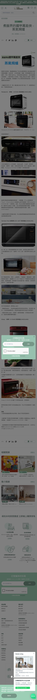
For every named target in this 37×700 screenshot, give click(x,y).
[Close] (34, 336)
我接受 (9, 695)
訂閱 (28, 344)
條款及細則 (22, 356)
